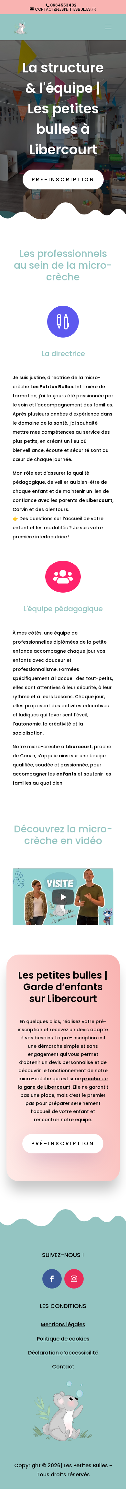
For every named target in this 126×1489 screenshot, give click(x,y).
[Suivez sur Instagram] (74, 1279)
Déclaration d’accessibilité (63, 1352)
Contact (63, 1366)
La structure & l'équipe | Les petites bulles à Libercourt (63, 108)
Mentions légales (63, 1324)
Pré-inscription (63, 179)
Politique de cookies (63, 1338)
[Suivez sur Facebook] (52, 1279)
